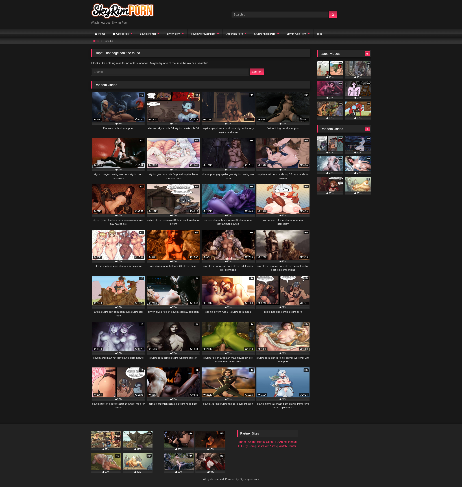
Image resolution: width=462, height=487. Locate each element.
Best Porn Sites (267, 446)
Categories (122, 33)
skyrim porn (173, 33)
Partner (242, 441)
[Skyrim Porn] (122, 12)
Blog (319, 33)
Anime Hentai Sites (260, 441)
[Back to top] (451, 476)
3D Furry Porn (246, 446)
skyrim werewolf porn (203, 33)
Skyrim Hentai (148, 33)
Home (101, 33)
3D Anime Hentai (286, 441)
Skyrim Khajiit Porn (265, 33)
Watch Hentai (287, 446)
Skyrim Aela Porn (296, 33)
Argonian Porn (234, 33)
